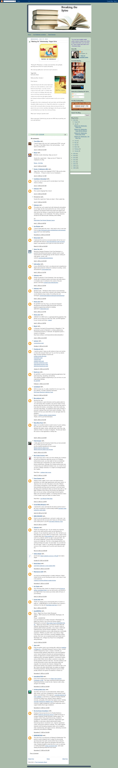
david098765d (37, 611)
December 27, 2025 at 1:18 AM (41, 707)
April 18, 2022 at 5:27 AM (40, 513)
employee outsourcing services (46, 714)
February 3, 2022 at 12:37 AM (41, 383)
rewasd (50, 320)
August (76, 122)
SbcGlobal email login (51, 605)
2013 (74, 157)
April (75, 144)
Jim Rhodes (37, 226)
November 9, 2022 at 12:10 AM (41, 568)
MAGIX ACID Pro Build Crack (41, 448)
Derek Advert (37, 563)
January (76, 151)
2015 (74, 153)
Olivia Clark (37, 237)
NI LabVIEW (37, 380)
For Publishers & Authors (39, 34)
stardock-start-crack (39, 361)
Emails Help (37, 599)
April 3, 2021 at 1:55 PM (40, 298)
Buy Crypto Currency (39, 455)
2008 (74, 168)
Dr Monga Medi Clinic (39, 689)
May (75, 142)
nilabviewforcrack (44, 308)
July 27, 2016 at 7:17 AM (40, 176)
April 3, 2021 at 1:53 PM (40, 285)
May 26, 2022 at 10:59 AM (40, 550)
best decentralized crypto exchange (56, 241)
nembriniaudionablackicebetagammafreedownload (52, 295)
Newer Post (31, 759)
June (75, 140)
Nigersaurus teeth (38, 571)
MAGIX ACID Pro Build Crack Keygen (43, 449)
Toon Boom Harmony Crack (56, 521)
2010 (74, 163)
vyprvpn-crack (37, 359)
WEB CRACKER (38, 516)
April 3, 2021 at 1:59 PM (40, 323)
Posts (75, 94)
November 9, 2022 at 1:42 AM (41, 583)
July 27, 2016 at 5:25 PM (40, 202)
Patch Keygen (37, 440)
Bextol (35, 326)
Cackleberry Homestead (40, 179)
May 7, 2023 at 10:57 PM (40, 608)
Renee (35, 152)
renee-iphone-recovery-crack (41, 364)
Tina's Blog (37, 141)
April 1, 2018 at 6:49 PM (40, 223)
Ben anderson (37, 398)
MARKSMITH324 (38, 735)
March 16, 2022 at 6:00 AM (40, 395)
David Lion (37, 372)
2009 (74, 166)
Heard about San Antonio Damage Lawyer (44, 220)
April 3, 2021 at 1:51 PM (40, 272)
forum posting (48, 536)
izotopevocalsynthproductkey (51, 282)
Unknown (36, 188)
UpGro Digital (37, 553)
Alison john (37, 301)
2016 (74, 120)
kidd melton (37, 264)
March (76, 147)
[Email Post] (64, 134)
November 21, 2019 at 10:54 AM (42, 234)
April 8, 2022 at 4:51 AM (40, 419)
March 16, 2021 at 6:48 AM (40, 246)
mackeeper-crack (38, 357)
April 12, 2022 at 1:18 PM (40, 501)
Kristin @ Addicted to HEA (41, 169)
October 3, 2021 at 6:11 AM (41, 346)
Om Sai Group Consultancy (41, 710)
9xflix (35, 425)
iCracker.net (37, 349)
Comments (76, 97)
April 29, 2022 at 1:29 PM (40, 524)
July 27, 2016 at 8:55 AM (40, 194)
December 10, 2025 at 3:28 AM (41, 686)
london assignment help (51, 745)
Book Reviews (52, 34)
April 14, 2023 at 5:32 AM (40, 596)
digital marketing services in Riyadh (49, 556)
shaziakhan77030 (38, 676)
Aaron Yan (36, 249)
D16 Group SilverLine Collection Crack (43, 392)
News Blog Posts (38, 422)
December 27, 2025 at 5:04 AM (41, 732)
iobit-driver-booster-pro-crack (41, 366)
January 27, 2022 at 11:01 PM (41, 369)
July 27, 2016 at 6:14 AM (40, 149)
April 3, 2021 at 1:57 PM (40, 311)
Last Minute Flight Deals (46, 498)
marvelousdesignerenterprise (46, 258)
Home (29, 34)
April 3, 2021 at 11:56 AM (40, 261)
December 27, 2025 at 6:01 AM (41, 750)
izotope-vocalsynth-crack (40, 356)
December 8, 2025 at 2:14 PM (41, 673)
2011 (74, 161)
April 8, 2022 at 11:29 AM (40, 437)
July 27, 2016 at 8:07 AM (40, 185)
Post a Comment (34, 753)
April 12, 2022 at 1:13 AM (40, 475)
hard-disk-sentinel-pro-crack (41, 362)
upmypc (36, 341)
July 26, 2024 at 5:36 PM (40, 642)
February (76, 149)
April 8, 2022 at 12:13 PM (40, 452)
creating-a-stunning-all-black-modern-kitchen (45, 580)
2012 (74, 159)
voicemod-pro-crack (39, 343)
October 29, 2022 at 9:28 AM (41, 560)
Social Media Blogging (40, 504)
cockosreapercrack (46, 269)
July (75, 124)
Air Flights (36, 586)
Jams (35, 645)
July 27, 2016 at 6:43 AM (40, 166)
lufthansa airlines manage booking (47, 415)
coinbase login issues (45, 472)
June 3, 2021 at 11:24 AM (40, 338)
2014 (74, 155)
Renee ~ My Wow (38, 163)
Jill (81, 51)
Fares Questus (38, 478)
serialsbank (37, 386)
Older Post (65, 759)
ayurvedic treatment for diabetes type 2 (43, 701)
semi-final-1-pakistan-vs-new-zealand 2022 (44, 565)
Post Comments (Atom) (41, 762)
